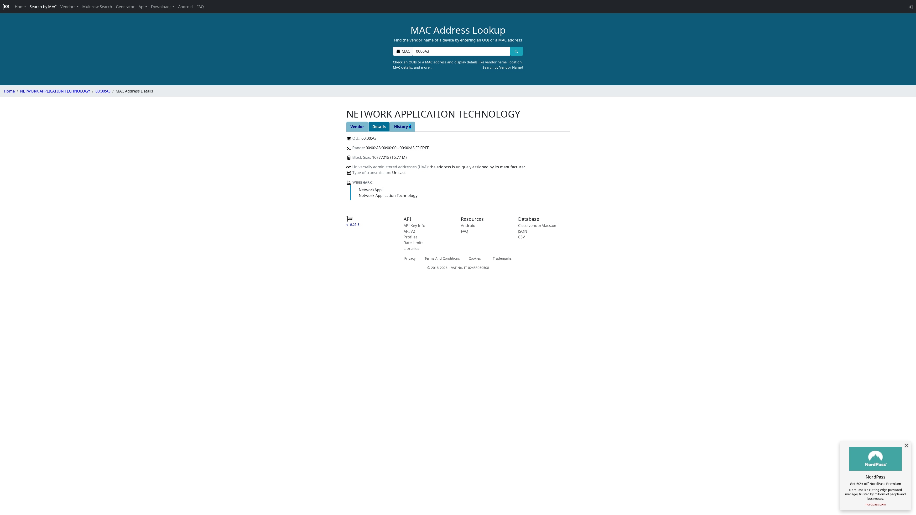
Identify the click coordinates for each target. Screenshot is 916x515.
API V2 (409, 231)
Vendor (357, 126)
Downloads (161, 6)
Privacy (410, 258)
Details (379, 126)
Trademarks (502, 258)
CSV (521, 237)
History (402, 126)
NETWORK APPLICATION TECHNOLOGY (55, 91)
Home (20, 6)
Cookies (475, 258)
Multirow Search (97, 6)
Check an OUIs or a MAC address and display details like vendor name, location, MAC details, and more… (458, 65)
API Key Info (414, 225)
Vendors (68, 6)
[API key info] (910, 7)
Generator (125, 6)
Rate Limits (413, 242)
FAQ (200, 6)
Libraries (411, 248)
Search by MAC (43, 6)
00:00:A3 (102, 91)
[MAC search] (516, 51)
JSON (522, 231)
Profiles (410, 237)
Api (141, 6)
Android (185, 6)
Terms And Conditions (442, 258)
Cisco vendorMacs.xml (538, 225)
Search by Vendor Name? (503, 67)
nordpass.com (875, 504)
